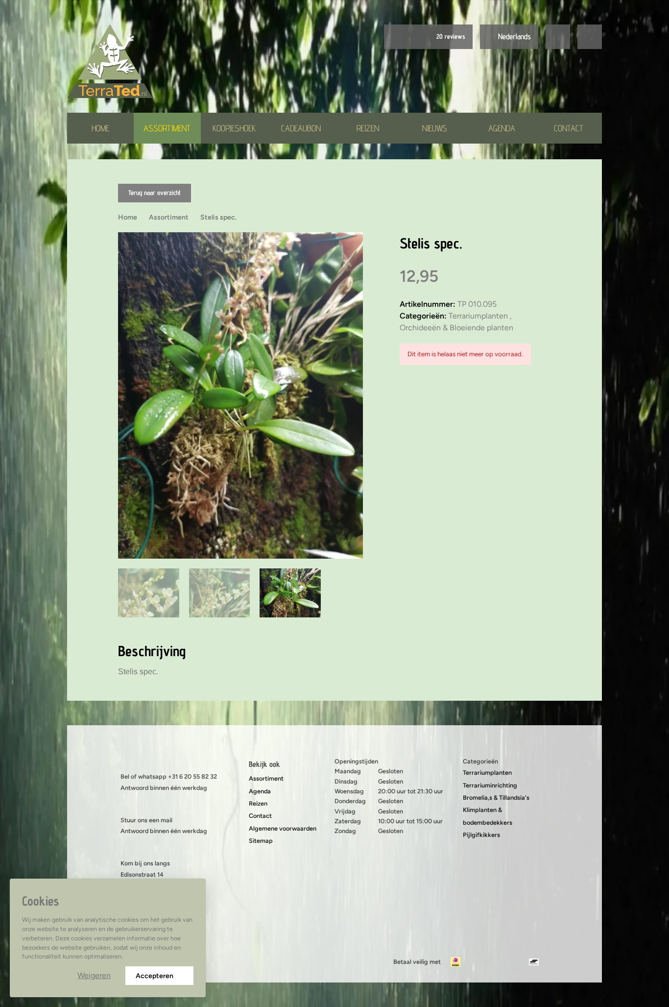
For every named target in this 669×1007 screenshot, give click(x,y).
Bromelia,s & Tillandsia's (496, 797)
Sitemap (261, 840)
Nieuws (434, 128)
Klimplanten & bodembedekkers (487, 816)
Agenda (501, 128)
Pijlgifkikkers (481, 834)
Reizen (368, 128)
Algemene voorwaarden (282, 828)
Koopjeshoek (234, 128)
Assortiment (167, 128)
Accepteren (154, 976)
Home (100, 128)
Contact (568, 128)
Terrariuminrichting (490, 785)
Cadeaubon (301, 128)
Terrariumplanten (487, 772)
